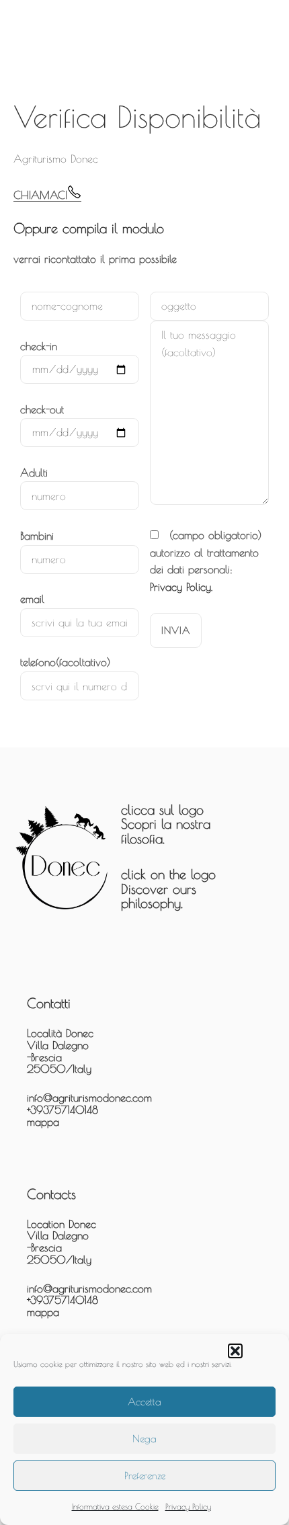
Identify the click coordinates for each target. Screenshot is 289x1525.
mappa (43, 1122)
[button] (235, 1351)
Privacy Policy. (181, 587)
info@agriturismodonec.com (89, 1097)
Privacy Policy (188, 1506)
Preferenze (144, 1475)
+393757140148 (62, 1110)
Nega (144, 1438)
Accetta (144, 1401)
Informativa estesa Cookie (115, 1506)
